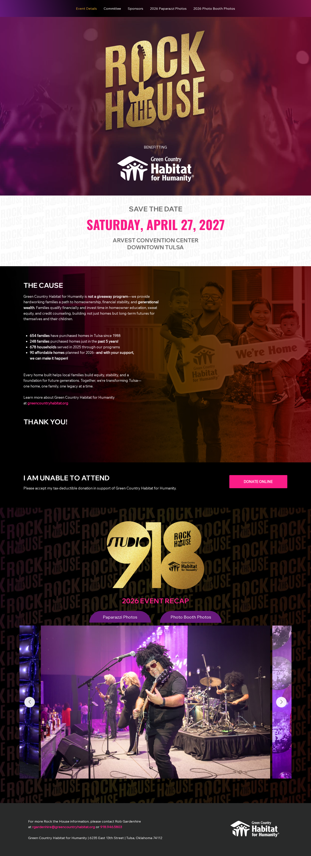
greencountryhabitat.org (48, 403)
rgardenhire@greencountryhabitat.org (63, 827)
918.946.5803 (111, 827)
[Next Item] (281, 702)
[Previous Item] (29, 702)
